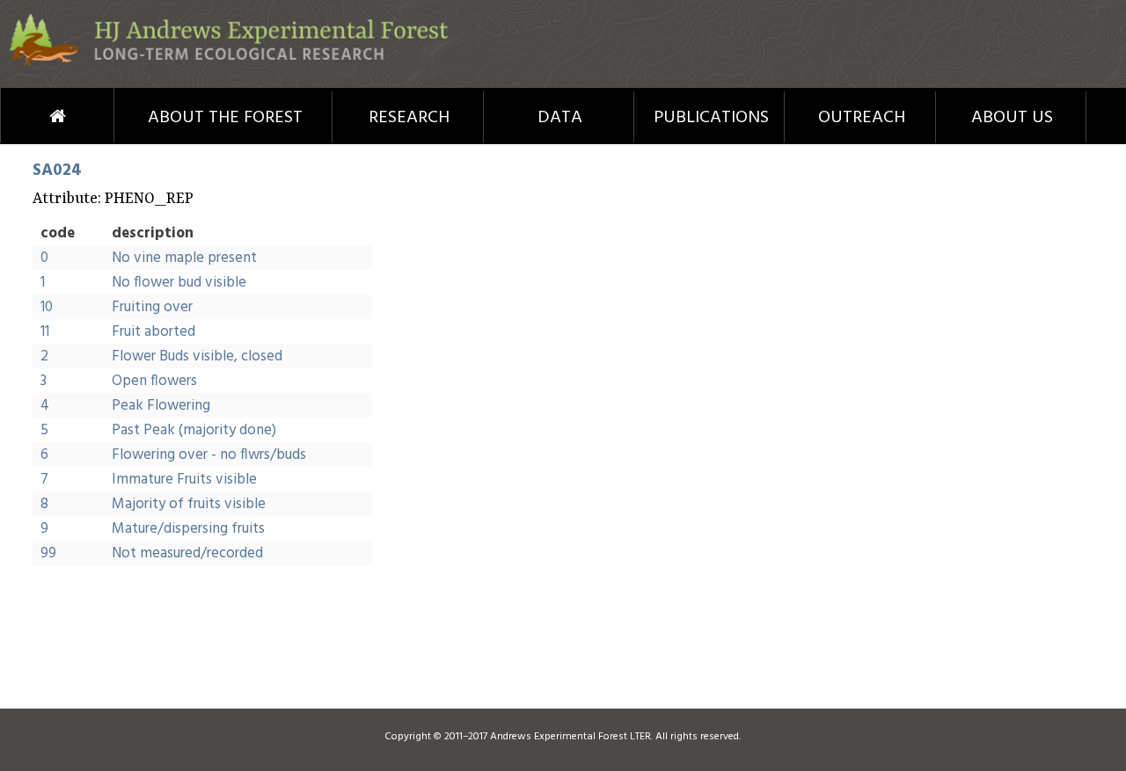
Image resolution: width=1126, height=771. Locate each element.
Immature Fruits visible (184, 479)
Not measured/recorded (187, 553)
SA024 (57, 170)
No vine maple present (184, 258)
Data (559, 118)
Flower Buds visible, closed (197, 356)
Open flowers (154, 381)
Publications (711, 118)
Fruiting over (152, 307)
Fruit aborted (153, 332)
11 (44, 332)
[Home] (229, 63)
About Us (1012, 118)
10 (46, 307)
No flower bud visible (179, 283)
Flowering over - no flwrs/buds (209, 455)
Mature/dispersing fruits (188, 529)
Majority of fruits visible (189, 504)
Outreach (861, 118)
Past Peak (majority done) (194, 430)
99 (48, 553)
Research (409, 118)
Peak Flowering (161, 406)
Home (25, 116)
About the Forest (225, 118)
